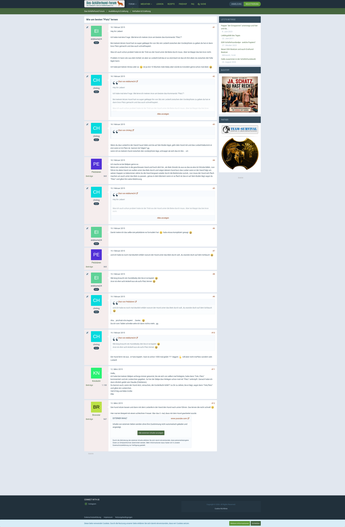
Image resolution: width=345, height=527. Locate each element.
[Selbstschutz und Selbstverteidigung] (240, 153)
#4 (214, 160)
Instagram (92, 504)
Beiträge (89, 176)
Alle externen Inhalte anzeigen (151, 433)
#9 (214, 296)
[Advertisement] (150, 473)
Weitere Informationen (239, 523)
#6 (214, 228)
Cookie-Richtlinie (221, 509)
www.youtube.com (179, 418)
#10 (213, 333)
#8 (214, 274)
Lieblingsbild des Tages (230, 35)
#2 (214, 76)
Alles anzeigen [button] (163, 114)
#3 (214, 124)
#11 (213, 369)
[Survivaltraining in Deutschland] (239, 130)
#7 (214, 251)
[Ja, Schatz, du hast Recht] (240, 94)
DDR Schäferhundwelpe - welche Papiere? (238, 42)
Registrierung (252, 4)
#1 (214, 27)
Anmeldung (236, 4)
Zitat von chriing (125, 130)
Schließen (256, 523)
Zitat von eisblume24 (126, 81)
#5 (214, 188)
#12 (213, 403)
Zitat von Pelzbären (126, 302)
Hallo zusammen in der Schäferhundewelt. (238, 59)
